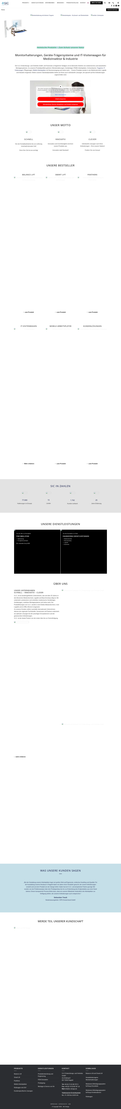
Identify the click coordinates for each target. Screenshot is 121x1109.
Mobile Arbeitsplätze (39, 70)
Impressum (53, 1104)
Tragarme (100, 68)
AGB (69, 1104)
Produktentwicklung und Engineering (45, 1075)
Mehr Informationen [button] (60, 94)
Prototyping (41, 1083)
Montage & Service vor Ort (46, 1086)
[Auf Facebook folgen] (111, 6)
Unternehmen (49, 2)
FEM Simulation (43, 1079)
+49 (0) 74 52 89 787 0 (71, 1084)
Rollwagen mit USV (20, 1087)
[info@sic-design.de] (109, 3)
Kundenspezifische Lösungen (23, 1091)
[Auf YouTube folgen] (118, 6)
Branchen (60, 2)
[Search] (105, 3)
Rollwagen (89, 1096)
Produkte (25, 2)
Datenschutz (63, 1104)
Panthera (17, 1081)
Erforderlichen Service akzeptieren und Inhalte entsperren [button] (60, 104)
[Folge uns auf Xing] (118, 3)
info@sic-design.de (71, 1089)
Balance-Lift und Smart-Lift (94, 1073)
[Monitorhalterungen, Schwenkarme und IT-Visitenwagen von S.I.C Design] (9, 4)
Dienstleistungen (37, 2)
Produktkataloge (72, 2)
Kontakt (83, 2)
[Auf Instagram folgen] (114, 6)
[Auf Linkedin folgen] (116, 6)
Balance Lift (17, 1074)
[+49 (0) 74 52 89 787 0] (113, 3)
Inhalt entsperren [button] (60, 99)
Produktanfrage (112, 9)
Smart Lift (17, 1077)
